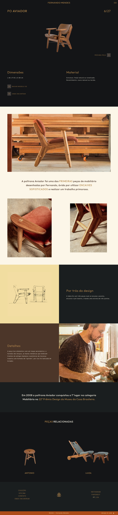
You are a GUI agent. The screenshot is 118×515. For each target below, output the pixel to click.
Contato (22, 496)
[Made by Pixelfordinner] (113, 513)
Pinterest (96, 495)
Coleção (22, 490)
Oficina (22, 493)
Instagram (96, 492)
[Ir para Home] (59, 3)
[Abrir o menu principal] (115, 3)
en (98, 497)
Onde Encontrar (22, 499)
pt (94, 497)
